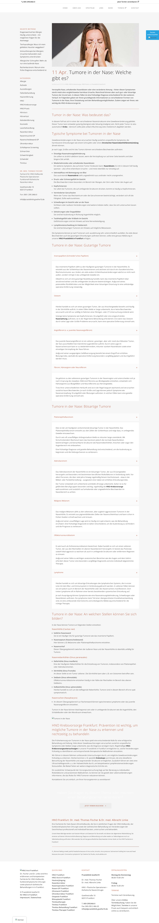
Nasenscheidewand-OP (29, 139)
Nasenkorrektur (26, 132)
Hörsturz (23, 112)
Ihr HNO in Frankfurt (28, 895)
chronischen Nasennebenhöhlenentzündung (120, 143)
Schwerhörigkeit (26, 155)
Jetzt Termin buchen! (94, 806)
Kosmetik (24, 124)
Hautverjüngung (58, 880)
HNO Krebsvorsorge (28, 104)
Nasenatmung (61, 319)
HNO (22, 101)
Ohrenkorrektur (26, 143)
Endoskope (100, 758)
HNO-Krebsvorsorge (114, 486)
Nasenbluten (109, 166)
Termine (125, 905)
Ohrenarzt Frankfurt (60, 891)
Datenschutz (36, 897)
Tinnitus (23, 163)
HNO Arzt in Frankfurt (61, 877)
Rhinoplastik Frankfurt (61, 899)
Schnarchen (25, 151)
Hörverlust (24, 116)
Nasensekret (73, 175)
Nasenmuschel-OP (27, 136)
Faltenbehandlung (27, 93)
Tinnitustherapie (58, 902)
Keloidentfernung (27, 120)
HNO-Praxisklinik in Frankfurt (71, 238)
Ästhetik (23, 85)
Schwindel (24, 159)
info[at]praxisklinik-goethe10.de (95, 909)
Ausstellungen (26, 89)
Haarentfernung (26, 97)
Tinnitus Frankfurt (59, 904)
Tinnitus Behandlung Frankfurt (64, 907)
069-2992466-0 (89, 903)
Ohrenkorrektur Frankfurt (63, 894)
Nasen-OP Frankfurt (60, 888)
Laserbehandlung (27, 128)
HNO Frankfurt (58, 875)
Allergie (23, 81)
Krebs (65, 127)
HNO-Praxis (24, 108)
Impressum (24, 897)
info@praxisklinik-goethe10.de (32, 199)
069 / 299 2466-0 (30, 194)
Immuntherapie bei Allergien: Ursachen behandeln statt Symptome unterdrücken (32, 54)
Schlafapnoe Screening (29, 147)
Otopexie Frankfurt (60, 896)
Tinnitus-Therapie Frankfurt (63, 910)
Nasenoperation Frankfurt (63, 886)
